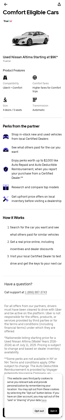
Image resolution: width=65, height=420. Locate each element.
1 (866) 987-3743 (36, 292)
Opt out (39, 411)
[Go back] (5, 4)
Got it (53, 411)
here (44, 400)
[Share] (59, 4)
